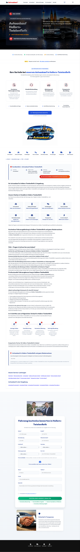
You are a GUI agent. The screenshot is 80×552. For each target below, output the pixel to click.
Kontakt (54, 2)
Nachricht (20, 483)
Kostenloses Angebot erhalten (40, 498)
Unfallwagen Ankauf (45, 375)
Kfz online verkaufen (44, 61)
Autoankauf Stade (23, 385)
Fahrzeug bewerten (18, 375)
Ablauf (8, 159)
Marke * (19, 431)
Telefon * (43, 469)
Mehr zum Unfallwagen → (48, 208)
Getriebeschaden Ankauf (14, 378)
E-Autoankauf (48, 2)
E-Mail (19, 476)
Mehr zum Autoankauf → (16, 208)
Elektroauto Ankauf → (64, 219)
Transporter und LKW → (48, 219)
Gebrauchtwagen (40, 2)
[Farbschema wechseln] (64, 2)
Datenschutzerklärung (31, 493)
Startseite (25, 2)
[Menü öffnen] (73, 2)
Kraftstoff (20, 444)
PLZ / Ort (43, 451)
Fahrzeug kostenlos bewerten (40, 112)
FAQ (22, 159)
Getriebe (43, 444)
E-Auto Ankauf (43, 378)
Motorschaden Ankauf (56, 375)
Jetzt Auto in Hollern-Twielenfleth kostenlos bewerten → (55, 176)
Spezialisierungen (16, 159)
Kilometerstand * (44, 437)
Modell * (42, 431)
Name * (19, 469)
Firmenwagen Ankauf (25, 378)
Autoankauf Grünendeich (33, 385)
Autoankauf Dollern (44, 385)
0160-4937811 (16, 14)
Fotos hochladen (37, 457)
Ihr (11, 2)
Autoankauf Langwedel (13, 385)
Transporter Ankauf (35, 378)
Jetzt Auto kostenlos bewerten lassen (25, 39)
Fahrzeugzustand (22, 451)
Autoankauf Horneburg (54, 385)
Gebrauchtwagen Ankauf (34, 375)
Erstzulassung (21, 437)
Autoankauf (31, 2)
